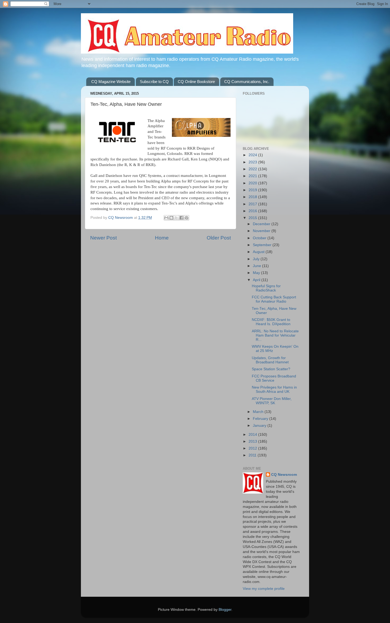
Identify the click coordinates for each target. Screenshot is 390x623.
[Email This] (166, 217)
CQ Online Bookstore (196, 81)
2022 (253, 169)
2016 (253, 211)
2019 (253, 190)
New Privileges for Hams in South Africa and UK (274, 389)
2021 (253, 176)
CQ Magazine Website (111, 81)
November (262, 231)
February (261, 419)
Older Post (219, 238)
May (257, 273)
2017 (253, 204)
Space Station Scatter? (271, 369)
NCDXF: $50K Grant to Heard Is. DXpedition (271, 322)
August (259, 252)
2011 (253, 455)
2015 (253, 218)
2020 (253, 183)
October (260, 238)
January (260, 426)
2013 (253, 441)
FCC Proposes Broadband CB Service (274, 378)
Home (162, 238)
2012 (253, 448)
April (257, 280)
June (257, 266)
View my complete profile (264, 589)
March (259, 412)
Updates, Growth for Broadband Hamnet (270, 360)
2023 (253, 162)
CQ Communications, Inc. (246, 81)
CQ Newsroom (284, 475)
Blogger (225, 610)
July (257, 259)
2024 (253, 155)
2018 (253, 197)
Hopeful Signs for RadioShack (266, 288)
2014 (253, 435)
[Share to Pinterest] (186, 217)
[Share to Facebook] (181, 217)
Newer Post (103, 238)
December (262, 224)
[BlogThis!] (171, 217)
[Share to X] (176, 217)
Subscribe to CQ (154, 81)
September (262, 245)
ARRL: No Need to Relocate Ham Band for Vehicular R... (275, 335)
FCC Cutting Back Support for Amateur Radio (274, 299)
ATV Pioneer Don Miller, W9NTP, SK (272, 401)
